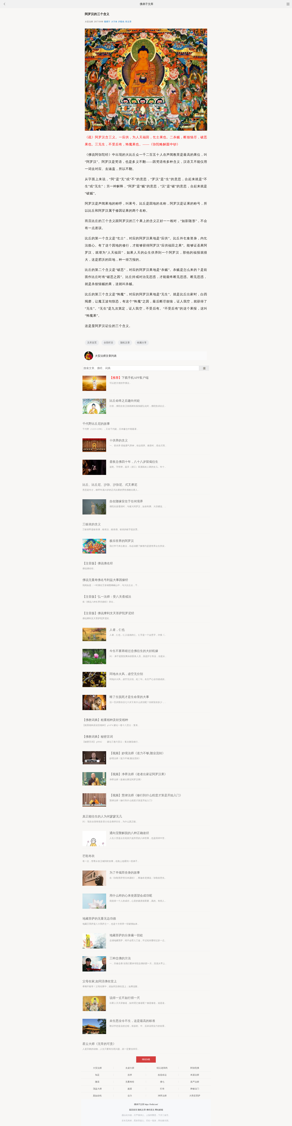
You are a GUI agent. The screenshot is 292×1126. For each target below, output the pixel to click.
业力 (130, 1096)
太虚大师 (129, 1068)
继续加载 (146, 1059)
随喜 (97, 1082)
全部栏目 (108, 342)
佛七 (162, 1082)
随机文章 (125, 342)
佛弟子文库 (146, 4)
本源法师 (194, 1075)
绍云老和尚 (162, 1068)
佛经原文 (150, 1110)
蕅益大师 (97, 1089)
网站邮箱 (159, 1110)
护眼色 (121, 21)
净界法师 (162, 1096)
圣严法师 (194, 1082)
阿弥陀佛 (194, 1068)
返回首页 (133, 1110)
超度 (130, 1089)
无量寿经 (129, 1082)
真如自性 (97, 1096)
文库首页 (92, 342)
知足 (97, 1075)
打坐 (162, 1089)
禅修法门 (194, 1089)
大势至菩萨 (194, 1096)
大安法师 (97, 1068)
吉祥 (130, 1075)
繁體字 (107, 21)
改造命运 (162, 1075)
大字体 (114, 21)
